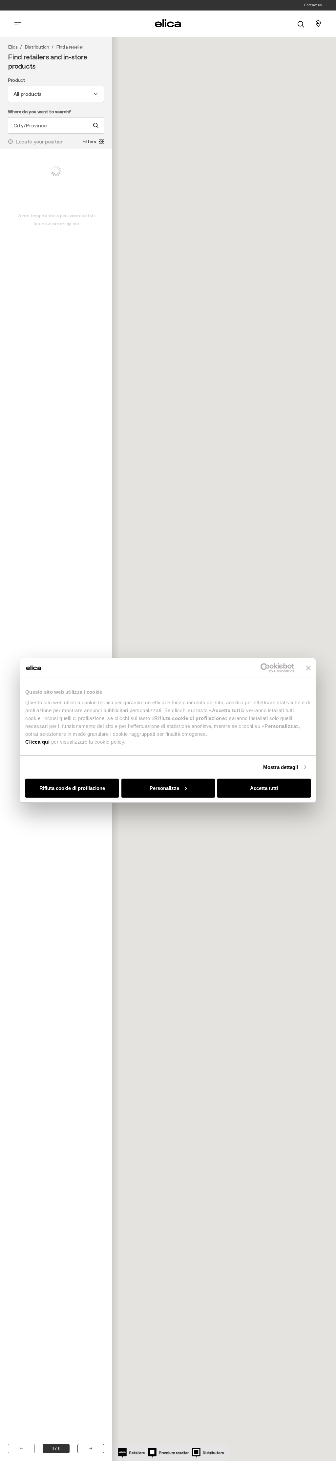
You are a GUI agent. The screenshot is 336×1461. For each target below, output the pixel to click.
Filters (89, 141)
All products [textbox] (27, 94)
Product (16, 80)
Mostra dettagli (280, 767)
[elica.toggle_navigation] (17, 23)
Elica (12, 47)
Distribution (37, 47)
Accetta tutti (264, 788)
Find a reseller (69, 47)
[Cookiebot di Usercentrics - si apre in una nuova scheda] (265, 668)
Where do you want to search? (39, 112)
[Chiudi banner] (308, 668)
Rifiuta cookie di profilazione (72, 788)
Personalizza (164, 788)
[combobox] (56, 94)
